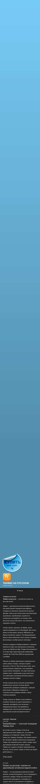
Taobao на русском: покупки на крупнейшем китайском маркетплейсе (20, 766)
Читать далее (7, 756)
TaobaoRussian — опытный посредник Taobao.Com (20, 724)
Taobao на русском (16, 583)
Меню (21, 591)
